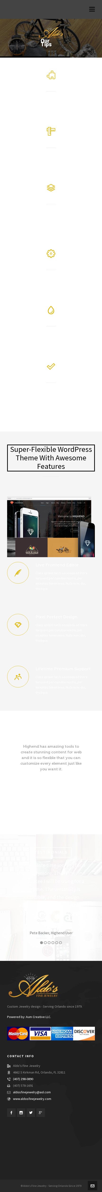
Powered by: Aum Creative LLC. (29, 1017)
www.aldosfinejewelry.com (32, 1099)
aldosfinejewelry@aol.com (32, 1092)
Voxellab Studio (57, 917)
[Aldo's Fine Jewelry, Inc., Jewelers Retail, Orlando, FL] (14, 1138)
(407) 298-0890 (23, 1079)
